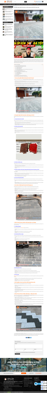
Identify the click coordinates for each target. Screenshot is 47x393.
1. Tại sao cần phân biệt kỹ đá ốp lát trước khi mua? (20, 65)
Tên (15, 349)
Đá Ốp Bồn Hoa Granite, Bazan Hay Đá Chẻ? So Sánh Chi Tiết (9, 27)
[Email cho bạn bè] (28, 337)
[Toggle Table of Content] (42, 64)
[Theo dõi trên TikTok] (37, 373)
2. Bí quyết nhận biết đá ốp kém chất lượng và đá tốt (20, 66)
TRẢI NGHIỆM (34, 4)
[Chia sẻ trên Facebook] (26, 337)
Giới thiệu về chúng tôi (36, 379)
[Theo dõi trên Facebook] (36, 373)
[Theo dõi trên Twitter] (38, 373)
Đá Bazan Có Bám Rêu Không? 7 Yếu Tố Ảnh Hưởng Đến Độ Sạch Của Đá (8, 24)
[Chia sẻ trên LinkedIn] (29, 337)
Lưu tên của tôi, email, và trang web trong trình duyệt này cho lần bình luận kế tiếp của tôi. (25, 352)
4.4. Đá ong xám (17, 74)
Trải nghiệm (15, 6)
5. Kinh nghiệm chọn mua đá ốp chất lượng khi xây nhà (21, 75)
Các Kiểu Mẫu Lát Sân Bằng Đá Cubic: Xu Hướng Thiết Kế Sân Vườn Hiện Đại (8, 29)
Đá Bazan (22, 227)
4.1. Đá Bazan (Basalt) (18, 72)
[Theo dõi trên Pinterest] (39, 373)
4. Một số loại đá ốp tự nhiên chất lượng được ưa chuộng (21, 71)
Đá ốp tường (13, 4)
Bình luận (16, 343)
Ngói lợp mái (25, 4)
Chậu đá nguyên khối (30, 4)
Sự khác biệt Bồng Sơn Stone (37, 380)
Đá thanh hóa (5, 4)
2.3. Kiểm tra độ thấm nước (18, 68)
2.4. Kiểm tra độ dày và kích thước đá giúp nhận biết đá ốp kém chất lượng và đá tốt (24, 69)
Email (25, 349)
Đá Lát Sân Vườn (9, 4)
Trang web (35, 349)
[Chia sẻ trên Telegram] (31, 337)
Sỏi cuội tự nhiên (18, 4)
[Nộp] (25, 1)
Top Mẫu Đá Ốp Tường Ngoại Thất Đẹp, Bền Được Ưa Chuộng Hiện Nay (9, 35)
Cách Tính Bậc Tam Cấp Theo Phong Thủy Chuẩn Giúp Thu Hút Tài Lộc (8, 32)
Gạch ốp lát (22, 4)
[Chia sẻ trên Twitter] (27, 337)
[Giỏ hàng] (42, 1)
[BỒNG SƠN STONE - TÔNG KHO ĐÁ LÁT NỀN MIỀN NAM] (8, 1)
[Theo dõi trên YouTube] (40, 373)
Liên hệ (37, 4)
